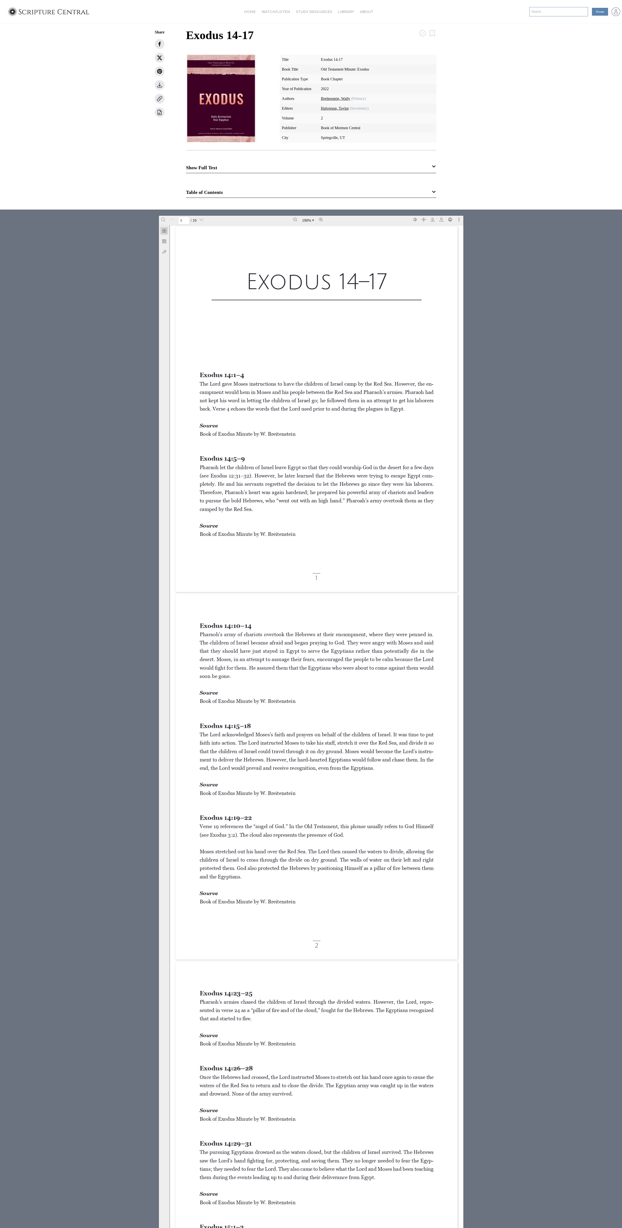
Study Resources (314, 12)
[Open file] (432, 219)
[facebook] (159, 44)
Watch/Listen (276, 12)
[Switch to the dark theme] (415, 219)
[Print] (450, 219)
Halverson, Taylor (335, 108)
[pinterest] (159, 71)
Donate (600, 11)
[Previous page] (172, 219)
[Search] (163, 219)
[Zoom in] (321, 219)
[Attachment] (164, 252)
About (366, 12)
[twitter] (159, 58)
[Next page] (201, 219)
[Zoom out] (295, 219)
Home (250, 12)
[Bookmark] (164, 241)
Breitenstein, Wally (335, 98)
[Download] (441, 219)
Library (346, 12)
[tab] (164, 231)
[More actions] (459, 219)
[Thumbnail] (164, 231)
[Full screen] (424, 219)
